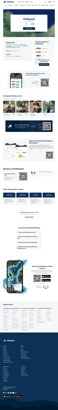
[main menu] (54, 1)
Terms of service (6, 358)
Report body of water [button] (7, 362)
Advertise (5, 354)
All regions (23, 368)
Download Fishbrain (44, 64)
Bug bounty (23, 354)
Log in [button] (50, 1)
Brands (22, 345)
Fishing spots (6, 374)
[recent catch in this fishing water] (9, 109)
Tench (19, 98)
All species (23, 372)
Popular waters (24, 352)
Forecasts (5, 370)
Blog (22, 348)
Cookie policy (24, 356)
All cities (22, 370)
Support (5, 350)
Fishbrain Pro (6, 366)
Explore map (29, 28)
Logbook (5, 379)
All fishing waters (24, 374)
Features (5, 368)
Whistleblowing (6, 360)
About (4, 345)
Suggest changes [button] (29, 217)
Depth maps (5, 376)
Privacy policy (6, 356)
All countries (23, 366)
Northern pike (13, 98)
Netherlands (31, 21)
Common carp (6, 98)
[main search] (45, 2)
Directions (18, 56)
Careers (5, 348)
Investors (5, 352)
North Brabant (27, 21)
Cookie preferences (25, 358)
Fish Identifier (6, 372)
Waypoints (5, 381)
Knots (22, 350)
